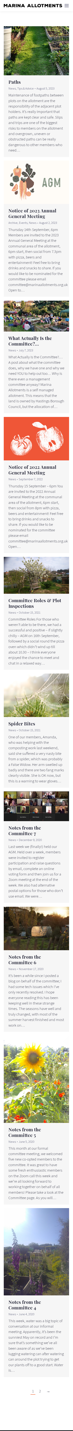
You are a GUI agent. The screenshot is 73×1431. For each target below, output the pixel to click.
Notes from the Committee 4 (24, 1305)
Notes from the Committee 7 (24, 830)
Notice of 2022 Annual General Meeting (32, 470)
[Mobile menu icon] (66, 5)
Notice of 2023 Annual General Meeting (32, 213)
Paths (14, 82)
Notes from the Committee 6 (24, 959)
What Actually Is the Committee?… (30, 341)
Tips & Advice (25, 88)
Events (23, 223)
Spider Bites (21, 723)
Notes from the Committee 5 (24, 1132)
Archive (13, 223)
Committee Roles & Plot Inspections (34, 603)
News (12, 88)
